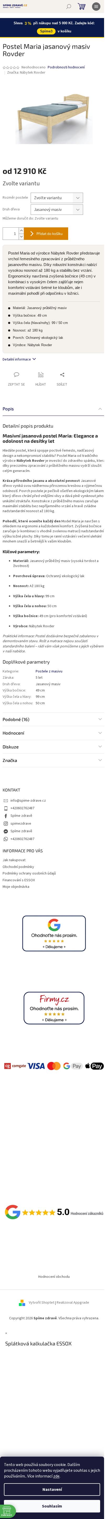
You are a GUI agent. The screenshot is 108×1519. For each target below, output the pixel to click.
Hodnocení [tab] (13, 732)
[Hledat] (68, 6)
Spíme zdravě (21, 815)
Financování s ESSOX (19, 880)
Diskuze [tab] (11, 746)
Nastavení (52, 1489)
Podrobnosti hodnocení (66, 67)
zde (56, 1476)
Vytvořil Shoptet (41, 1302)
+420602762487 (22, 808)
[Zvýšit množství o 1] (21, 231)
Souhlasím (52, 1506)
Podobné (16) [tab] (16, 719)
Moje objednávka (16, 886)
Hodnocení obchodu (54, 1276)
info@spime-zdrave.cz (28, 800)
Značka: (26, 72)
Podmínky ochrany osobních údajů (29, 873)
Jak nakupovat (14, 860)
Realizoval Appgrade (73, 1302)
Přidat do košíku (49, 233)
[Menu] (96, 6)
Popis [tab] (8, 408)
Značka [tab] (10, 760)
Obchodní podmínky (18, 867)
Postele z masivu (49, 671)
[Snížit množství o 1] (21, 237)
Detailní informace (17, 359)
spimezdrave (20, 823)
